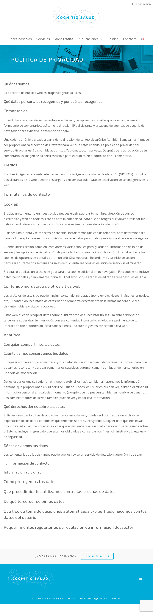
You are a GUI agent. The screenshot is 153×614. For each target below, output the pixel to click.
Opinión (113, 39)
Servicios (43, 39)
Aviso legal (93, 598)
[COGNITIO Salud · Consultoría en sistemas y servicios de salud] (76, 17)
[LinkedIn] (140, 578)
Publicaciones (88, 39)
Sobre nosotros (20, 39)
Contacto (130, 39)
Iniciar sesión (142, 4)
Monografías (64, 39)
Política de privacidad (110, 598)
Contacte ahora (97, 556)
